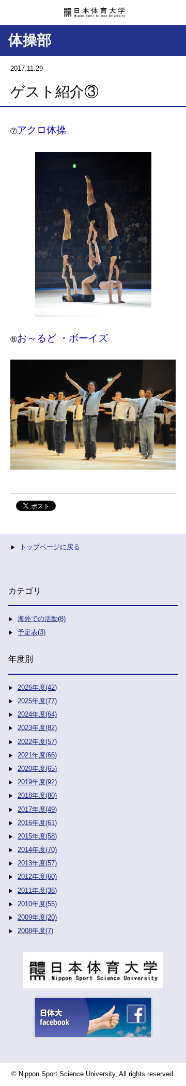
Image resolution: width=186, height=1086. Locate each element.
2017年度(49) (37, 809)
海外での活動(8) (42, 619)
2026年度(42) (37, 687)
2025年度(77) (37, 701)
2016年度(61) (37, 823)
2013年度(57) (37, 863)
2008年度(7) (35, 931)
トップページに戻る (50, 547)
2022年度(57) (37, 742)
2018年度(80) (37, 795)
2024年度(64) (37, 714)
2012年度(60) (37, 876)
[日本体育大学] (93, 8)
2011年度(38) (37, 890)
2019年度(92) (37, 782)
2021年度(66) (37, 755)
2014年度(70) (37, 850)
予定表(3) (31, 632)
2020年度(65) (37, 768)
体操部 (30, 40)
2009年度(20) (37, 917)
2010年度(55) (37, 904)
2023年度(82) (37, 728)
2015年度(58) (37, 836)
